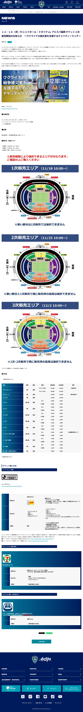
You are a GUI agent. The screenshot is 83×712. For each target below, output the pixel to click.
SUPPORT (78, 7)
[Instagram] (30, 696)
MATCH (11, 7)
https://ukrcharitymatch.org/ (10, 108)
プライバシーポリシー (27, 703)
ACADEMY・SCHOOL (58, 7)
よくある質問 (48, 703)
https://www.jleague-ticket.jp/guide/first (42, 539)
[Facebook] (38, 696)
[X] (23, 696)
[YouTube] (60, 696)
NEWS (32, 7)
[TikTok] (52, 696)
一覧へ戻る (41, 642)
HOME (4, 7)
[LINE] (45, 696)
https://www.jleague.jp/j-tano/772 (38, 541)
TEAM (18, 7)
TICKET (25, 7)
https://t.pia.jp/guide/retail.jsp (11, 566)
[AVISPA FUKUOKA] (41, 660)
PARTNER (69, 7)
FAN (49, 7)
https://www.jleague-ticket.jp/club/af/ (12, 486)
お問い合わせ (39, 703)
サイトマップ (58, 703)
